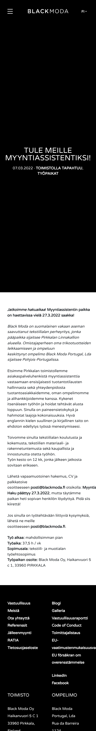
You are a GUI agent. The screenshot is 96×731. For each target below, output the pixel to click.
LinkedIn (59, 676)
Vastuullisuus (18, 603)
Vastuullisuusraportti (70, 618)
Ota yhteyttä (18, 618)
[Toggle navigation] (10, 11)
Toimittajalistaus (66, 633)
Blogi (56, 603)
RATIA (13, 640)
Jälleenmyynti (19, 633)
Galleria (58, 611)
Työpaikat (48, 174)
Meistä (13, 611)
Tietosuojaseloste (22, 648)
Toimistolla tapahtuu (59, 168)
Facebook (60, 683)
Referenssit (17, 625)
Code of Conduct (67, 625)
